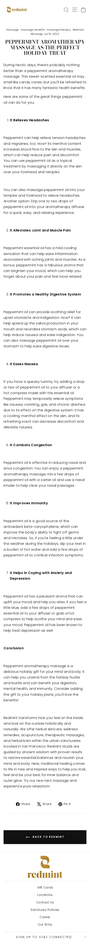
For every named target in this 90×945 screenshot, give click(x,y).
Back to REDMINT (48, 837)
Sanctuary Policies (45, 910)
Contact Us (45, 902)
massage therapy (59, 29)
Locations (45, 895)
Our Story (45, 924)
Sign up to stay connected (44, 937)
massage (12, 29)
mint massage (56, 780)
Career (45, 917)
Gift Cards (45, 887)
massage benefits (33, 29)
